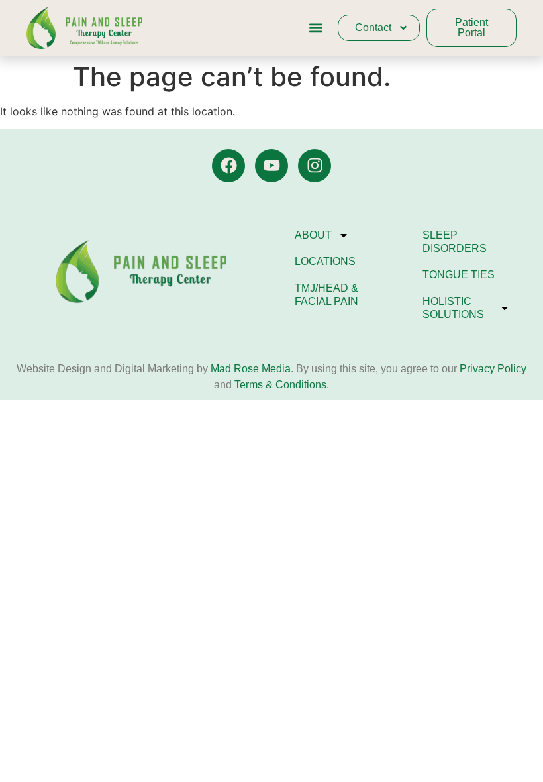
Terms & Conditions (280, 384)
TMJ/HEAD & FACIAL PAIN (326, 294)
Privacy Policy (491, 368)
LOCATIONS (325, 261)
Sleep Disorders (454, 241)
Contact (373, 27)
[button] (315, 28)
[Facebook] (228, 165)
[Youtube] (271, 165)
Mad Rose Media (251, 368)
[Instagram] (314, 165)
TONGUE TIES (458, 274)
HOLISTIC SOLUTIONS (453, 308)
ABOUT (313, 235)
